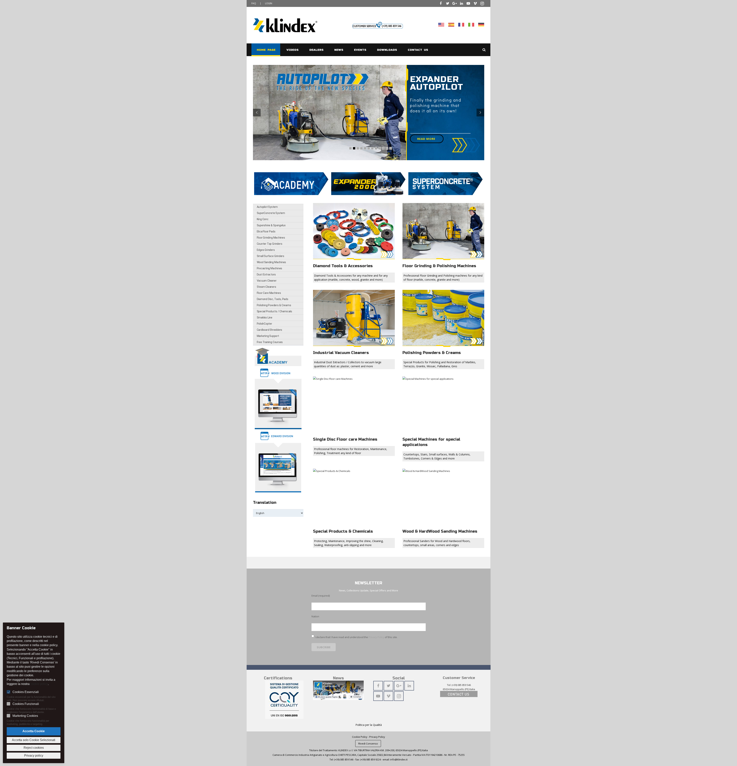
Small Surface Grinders (270, 256)
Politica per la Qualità (368, 725)
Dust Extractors (266, 274)
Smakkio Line (264, 317)
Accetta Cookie (33, 731)
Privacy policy (33, 755)
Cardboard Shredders (269, 329)
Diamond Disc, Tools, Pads (272, 299)
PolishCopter (264, 323)
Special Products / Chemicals (274, 311)
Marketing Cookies (25, 715)
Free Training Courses (270, 342)
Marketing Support (268, 335)
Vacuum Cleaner (267, 280)
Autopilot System (267, 206)
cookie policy (39, 684)
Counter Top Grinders (269, 243)
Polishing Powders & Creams (274, 305)
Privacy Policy (376, 637)
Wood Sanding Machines (271, 262)
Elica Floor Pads (266, 231)
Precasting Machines (269, 268)
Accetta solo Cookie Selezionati (33, 740)
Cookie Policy (359, 737)
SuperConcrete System (271, 213)
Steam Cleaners (266, 286)
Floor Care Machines (269, 292)
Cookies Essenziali (25, 692)
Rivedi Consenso (368, 743)
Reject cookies (34, 747)
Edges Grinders (266, 249)
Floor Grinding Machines (271, 237)
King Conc (263, 219)
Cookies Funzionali (25, 703)
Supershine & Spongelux (271, 225)
